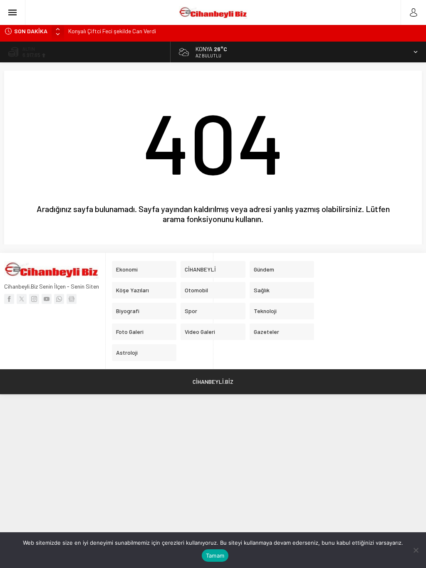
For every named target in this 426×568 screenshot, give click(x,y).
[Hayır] (415, 550)
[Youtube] (47, 299)
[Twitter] (22, 299)
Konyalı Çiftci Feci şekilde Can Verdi (112, 31)
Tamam (215, 555)
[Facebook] (9, 299)
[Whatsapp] (59, 299)
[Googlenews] (72, 299)
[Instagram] (34, 299)
